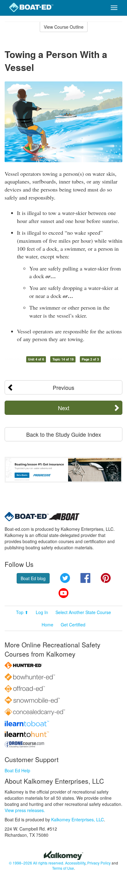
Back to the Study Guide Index (63, 434)
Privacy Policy (99, 862)
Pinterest (106, 578)
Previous (63, 387)
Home (47, 624)
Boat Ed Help (17, 770)
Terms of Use (63, 868)
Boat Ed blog (33, 578)
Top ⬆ (22, 612)
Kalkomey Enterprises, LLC (77, 819)
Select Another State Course (83, 612)
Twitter (65, 578)
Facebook (85, 578)
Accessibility (75, 862)
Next (63, 408)
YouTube (63, 593)
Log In (42, 612)
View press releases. (25, 810)
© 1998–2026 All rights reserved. (36, 862)
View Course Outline (64, 27)
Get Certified (73, 624)
